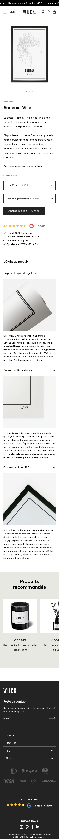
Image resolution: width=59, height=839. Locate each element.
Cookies (47, 834)
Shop (13, 11)
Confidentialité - (36, 834)
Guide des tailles (10, 175)
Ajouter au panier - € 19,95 (23, 210)
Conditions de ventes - (18, 834)
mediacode (41, 837)
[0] (54, 12)
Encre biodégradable (17, 370)
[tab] (26, 91)
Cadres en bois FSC (16, 467)
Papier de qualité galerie (20, 273)
